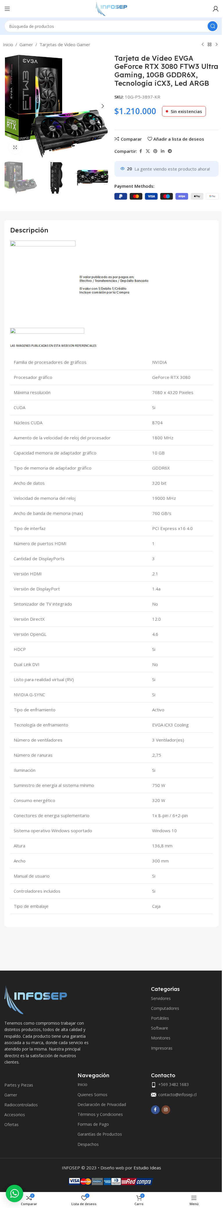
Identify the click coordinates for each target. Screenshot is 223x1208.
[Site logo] (111, 8)
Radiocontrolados (21, 1104)
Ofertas (11, 1124)
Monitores (160, 1038)
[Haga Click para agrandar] (15, 147)
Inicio (8, 44)
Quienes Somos (92, 1094)
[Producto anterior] (202, 44)
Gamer (26, 44)
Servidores (161, 998)
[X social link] (148, 151)
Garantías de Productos (100, 1134)
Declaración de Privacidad (102, 1104)
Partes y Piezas (18, 1085)
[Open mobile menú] (7, 9)
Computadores (165, 1008)
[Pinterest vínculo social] (155, 151)
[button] (10, 106)
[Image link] (35, 999)
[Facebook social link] (140, 151)
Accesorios (14, 1114)
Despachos (88, 1144)
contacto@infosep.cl (177, 1094)
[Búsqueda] (212, 26)
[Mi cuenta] (216, 9)
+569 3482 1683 (173, 1084)
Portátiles (160, 1018)
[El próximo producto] (216, 44)
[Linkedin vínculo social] (162, 151)
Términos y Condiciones (100, 1114)
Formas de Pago (93, 1124)
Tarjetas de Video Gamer (64, 44)
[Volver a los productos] (209, 44)
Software (159, 1028)
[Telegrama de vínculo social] (170, 151)
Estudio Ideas (147, 1168)
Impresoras (161, 1048)
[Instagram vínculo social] (165, 1109)
